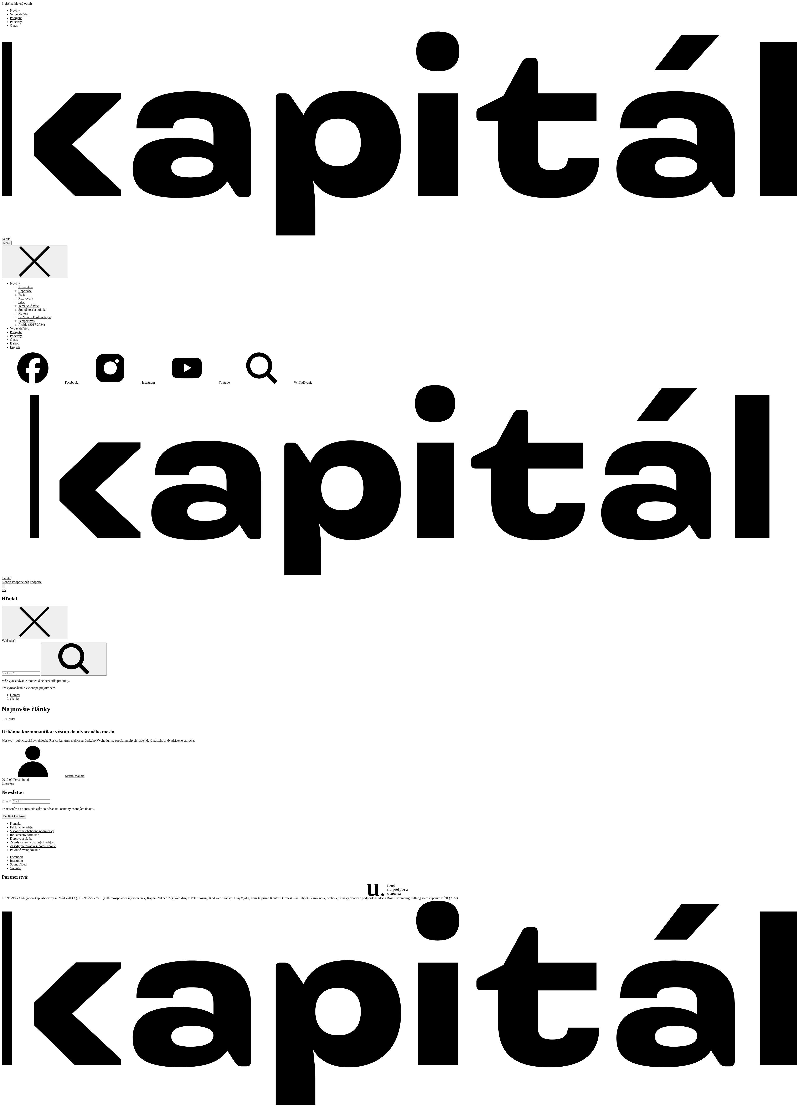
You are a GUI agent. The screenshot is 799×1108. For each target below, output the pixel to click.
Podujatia (16, 18)
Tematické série (28, 306)
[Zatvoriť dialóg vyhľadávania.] (3, 586)
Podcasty (16, 22)
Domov (15, 695)
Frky (21, 302)
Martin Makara (74, 776)
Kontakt (15, 823)
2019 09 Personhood (15, 779)
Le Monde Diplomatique (34, 317)
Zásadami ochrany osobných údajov (70, 809)
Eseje (21, 294)
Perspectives (26, 321)
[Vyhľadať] (74, 659)
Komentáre (25, 287)
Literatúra (8, 783)
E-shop (14, 343)
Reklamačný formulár (24, 835)
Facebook (16, 857)
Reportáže (25, 291)
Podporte (36, 582)
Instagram (16, 860)
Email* (6, 801)
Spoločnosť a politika (32, 309)
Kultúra (23, 313)
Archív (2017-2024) (31, 324)
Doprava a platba (21, 838)
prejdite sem (47, 688)
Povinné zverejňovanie (25, 850)
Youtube (15, 868)
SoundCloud (18, 864)
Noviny (15, 10)
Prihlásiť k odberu (14, 816)
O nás (14, 25)
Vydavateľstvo (19, 14)
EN (4, 590)
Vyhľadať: (8, 640)
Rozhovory (25, 298)
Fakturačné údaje (21, 827)
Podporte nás (20, 582)
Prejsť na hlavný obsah (17, 3)
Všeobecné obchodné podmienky (32, 831)
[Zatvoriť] (34, 261)
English (15, 347)
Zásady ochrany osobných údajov (32, 842)
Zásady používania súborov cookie (33, 846)
